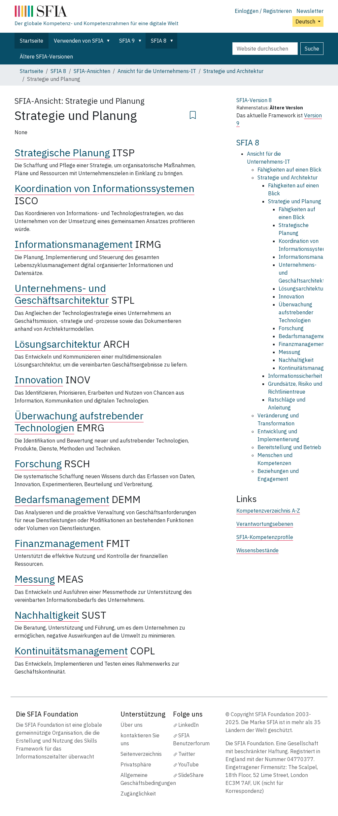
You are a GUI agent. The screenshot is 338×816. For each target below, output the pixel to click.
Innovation (39, 379)
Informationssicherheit (295, 375)
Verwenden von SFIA (78, 40)
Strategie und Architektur (233, 71)
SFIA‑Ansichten (92, 71)
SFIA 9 (127, 40)
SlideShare (191, 775)
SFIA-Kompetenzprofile (264, 537)
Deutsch (306, 21)
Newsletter (309, 11)
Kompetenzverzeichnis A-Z (268, 510)
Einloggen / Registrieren (263, 11)
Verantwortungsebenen (264, 524)
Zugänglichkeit (138, 793)
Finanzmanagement (59, 543)
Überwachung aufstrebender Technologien (296, 312)
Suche (312, 48)
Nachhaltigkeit (47, 614)
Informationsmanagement (74, 244)
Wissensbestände (257, 550)
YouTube (188, 764)
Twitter (186, 754)
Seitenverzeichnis (141, 754)
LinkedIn (188, 724)
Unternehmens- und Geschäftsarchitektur (62, 294)
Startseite (31, 40)
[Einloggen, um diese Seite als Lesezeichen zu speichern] (193, 114)
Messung (35, 578)
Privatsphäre (135, 764)
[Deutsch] (97, 12)
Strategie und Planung (294, 201)
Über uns (131, 724)
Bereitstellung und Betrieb (289, 447)
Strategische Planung (62, 152)
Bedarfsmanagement (62, 499)
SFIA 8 (159, 40)
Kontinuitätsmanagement (71, 650)
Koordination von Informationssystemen (104, 188)
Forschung (38, 463)
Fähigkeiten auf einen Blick (289, 169)
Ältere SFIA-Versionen (46, 56)
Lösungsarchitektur (58, 343)
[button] (109, 41)
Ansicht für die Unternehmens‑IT (157, 71)
